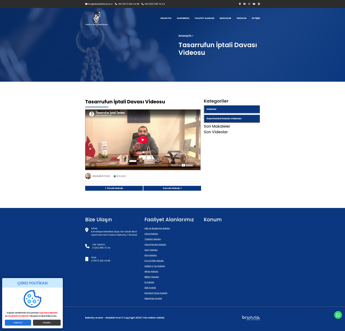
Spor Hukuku (151, 249)
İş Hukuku (149, 282)
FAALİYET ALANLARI (204, 18)
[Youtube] (253, 4)
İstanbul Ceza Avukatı (155, 293)
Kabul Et (18, 322)
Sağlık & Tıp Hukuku (154, 266)
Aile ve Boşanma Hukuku (157, 228)
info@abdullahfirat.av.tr (100, 4)
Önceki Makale (114, 188)
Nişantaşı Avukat (153, 298)
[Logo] (96, 18)
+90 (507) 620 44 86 (128, 4)
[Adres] (239, 4)
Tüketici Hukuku (152, 239)
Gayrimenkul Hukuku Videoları (224, 118)
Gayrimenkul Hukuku (155, 244)
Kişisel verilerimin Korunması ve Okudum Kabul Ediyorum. (31, 314)
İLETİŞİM (256, 18)
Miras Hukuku (151, 271)
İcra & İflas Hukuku (154, 260)
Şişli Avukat (150, 287)
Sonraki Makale (171, 188)
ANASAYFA (165, 18)
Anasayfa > (186, 36)
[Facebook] (243, 4)
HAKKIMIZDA (183, 18)
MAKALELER (225, 18)
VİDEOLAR (241, 18)
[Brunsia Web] (251, 317)
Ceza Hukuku (151, 233)
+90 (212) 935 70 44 (154, 4)
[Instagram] (248, 4)
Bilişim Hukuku (151, 276)
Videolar (211, 109)
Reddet (47, 322)
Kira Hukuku (150, 255)
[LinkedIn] (258, 4)
